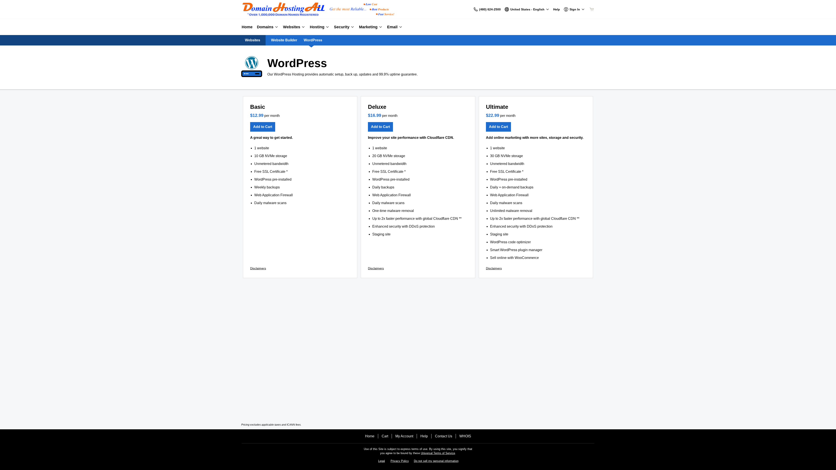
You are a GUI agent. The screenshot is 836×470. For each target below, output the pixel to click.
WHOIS (465, 436)
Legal (381, 461)
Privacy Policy (400, 461)
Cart (385, 436)
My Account (404, 436)
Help (424, 436)
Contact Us (443, 436)
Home (369, 436)
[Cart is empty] (592, 9)
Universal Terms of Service (438, 453)
